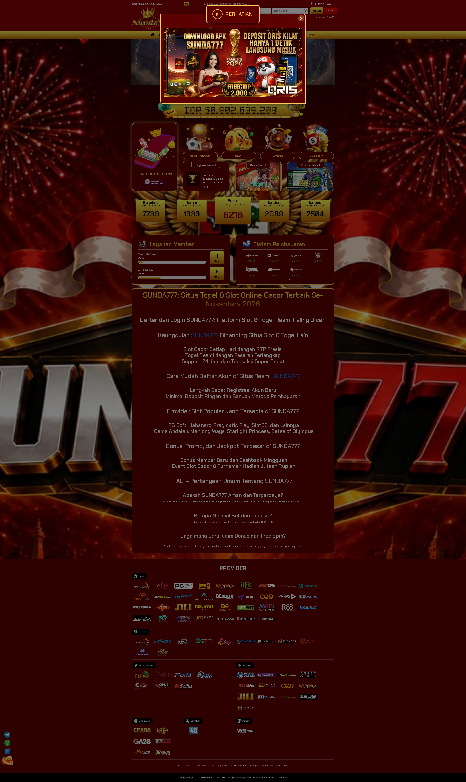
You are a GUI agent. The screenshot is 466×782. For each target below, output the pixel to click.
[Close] (301, 18)
